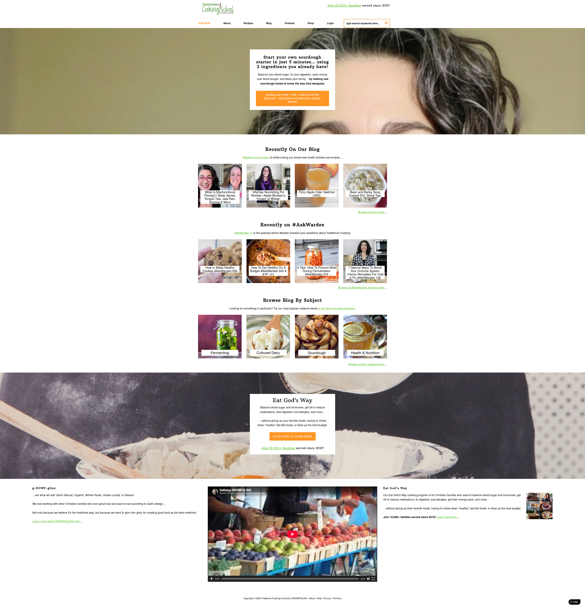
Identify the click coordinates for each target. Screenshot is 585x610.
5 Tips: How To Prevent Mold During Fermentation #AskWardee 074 (316, 271)
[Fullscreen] (373, 578)
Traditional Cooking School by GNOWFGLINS (218, 9)
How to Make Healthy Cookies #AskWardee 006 (219, 269)
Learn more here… (448, 517)
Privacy (327, 598)
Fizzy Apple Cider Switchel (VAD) (317, 193)
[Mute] (368, 578)
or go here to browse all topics (336, 308)
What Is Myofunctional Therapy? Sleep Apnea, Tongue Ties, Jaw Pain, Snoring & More (220, 197)
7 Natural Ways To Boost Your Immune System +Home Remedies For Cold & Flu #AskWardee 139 (365, 272)
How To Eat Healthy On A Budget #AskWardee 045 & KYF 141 (268, 271)
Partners (337, 598)
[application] (292, 534)
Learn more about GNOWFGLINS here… (57, 521)
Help (319, 598)
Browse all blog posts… (372, 212)
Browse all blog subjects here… (368, 364)
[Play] (211, 578)
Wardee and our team (256, 157)
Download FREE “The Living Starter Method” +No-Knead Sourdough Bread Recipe (292, 98)
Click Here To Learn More (292, 436)
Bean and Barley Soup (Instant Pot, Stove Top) (365, 193)
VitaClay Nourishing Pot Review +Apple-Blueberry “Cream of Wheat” (268, 195)
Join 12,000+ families (344, 5)
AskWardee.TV (243, 233)
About (312, 598)
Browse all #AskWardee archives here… (362, 287)
